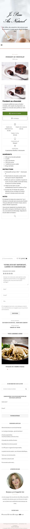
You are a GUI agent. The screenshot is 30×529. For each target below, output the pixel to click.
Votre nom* (5, 402)
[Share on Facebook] (19, 258)
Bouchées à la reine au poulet (9, 444)
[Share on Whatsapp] (24, 258)
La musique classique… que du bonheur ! (12, 431)
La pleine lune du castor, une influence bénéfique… (15, 451)
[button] (3, 353)
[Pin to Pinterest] (23, 258)
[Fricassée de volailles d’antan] (15, 350)
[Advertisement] (15, 238)
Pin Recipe (16, 118)
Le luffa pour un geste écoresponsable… (12, 447)
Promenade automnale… (8, 462)
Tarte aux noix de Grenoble (8, 455)
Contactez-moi (22, 523)
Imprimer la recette (16, 113)
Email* (3, 408)
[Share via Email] (26, 258)
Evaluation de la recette (9, 271)
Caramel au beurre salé (8, 458)
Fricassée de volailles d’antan (15, 366)
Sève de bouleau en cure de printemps (11, 427)
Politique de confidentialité (11, 523)
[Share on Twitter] (21, 258)
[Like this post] (17, 258)
